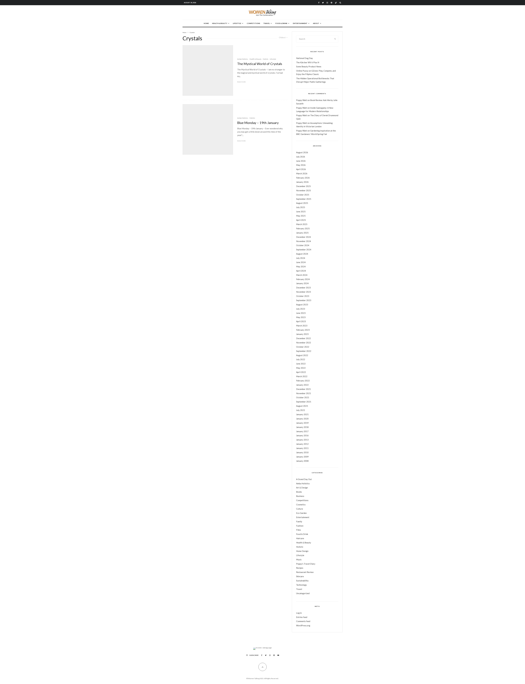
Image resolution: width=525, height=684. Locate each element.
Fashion (299, 525)
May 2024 (301, 266)
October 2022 (302, 347)
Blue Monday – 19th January (258, 123)
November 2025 (303, 190)
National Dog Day (304, 58)
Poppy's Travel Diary (305, 564)
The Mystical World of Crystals (259, 64)
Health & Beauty (219, 23)
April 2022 (301, 372)
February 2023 (303, 330)
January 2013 (302, 439)
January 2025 (302, 232)
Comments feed (303, 621)
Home (206, 23)
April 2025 (301, 220)
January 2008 (302, 461)
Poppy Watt (301, 100)
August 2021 (302, 406)
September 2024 (303, 249)
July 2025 (300, 207)
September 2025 (303, 199)
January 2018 (302, 427)
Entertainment (300, 23)
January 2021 (302, 414)
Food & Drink (281, 23)
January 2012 (302, 444)
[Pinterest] (331, 2)
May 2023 (301, 317)
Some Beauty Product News (308, 66)
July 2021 (300, 410)
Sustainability (302, 580)
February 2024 (303, 279)
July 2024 (300, 258)
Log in (299, 613)
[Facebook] (319, 2)
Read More (241, 82)
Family (299, 521)
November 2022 (303, 342)
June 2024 (301, 262)
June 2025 (301, 211)
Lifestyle (237, 23)
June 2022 (301, 363)
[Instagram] (327, 2)
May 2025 (301, 216)
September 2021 (303, 401)
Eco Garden (301, 513)
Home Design (302, 551)
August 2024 (302, 254)
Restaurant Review (304, 572)
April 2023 (301, 321)
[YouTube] (278, 655)
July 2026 (300, 156)
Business (300, 496)
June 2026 (301, 161)
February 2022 (303, 380)
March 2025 (301, 224)
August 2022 (302, 355)
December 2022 (303, 338)
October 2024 (302, 245)
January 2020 (302, 418)
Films (298, 530)
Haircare (300, 538)
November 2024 (303, 241)
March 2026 (301, 173)
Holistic (265, 59)
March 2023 (301, 325)
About (316, 23)
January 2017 (302, 431)
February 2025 (303, 228)
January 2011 (302, 448)
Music (299, 559)
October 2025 (302, 194)
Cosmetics (301, 504)
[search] (335, 39)
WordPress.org (303, 625)
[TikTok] (336, 2)
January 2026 (302, 182)
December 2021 (303, 389)
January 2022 (302, 385)
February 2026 (303, 177)
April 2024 (301, 270)
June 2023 (301, 313)
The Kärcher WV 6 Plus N (307, 62)
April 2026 (301, 169)
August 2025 (302, 203)
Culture (299, 509)
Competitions (253, 23)
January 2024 (302, 283)
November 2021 (303, 393)
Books (299, 492)
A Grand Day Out (304, 479)
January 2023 (302, 334)
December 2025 (303, 186)
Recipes (299, 568)
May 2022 (301, 368)
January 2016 (302, 435)
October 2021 (302, 397)
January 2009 (302, 456)
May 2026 (301, 165)
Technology (301, 585)
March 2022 (301, 376)
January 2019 (302, 423)
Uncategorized (303, 593)
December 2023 (303, 287)
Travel (266, 23)
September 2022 (303, 351)
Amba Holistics (242, 59)
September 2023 (303, 300)
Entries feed (301, 617)
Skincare (300, 576)
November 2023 (303, 292)
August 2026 (302, 152)
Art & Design (302, 487)
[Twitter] (323, 2)
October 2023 (302, 296)
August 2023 (302, 304)
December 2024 (303, 237)
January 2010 (302, 452)
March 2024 (301, 275)
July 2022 (300, 359)
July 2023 (300, 309)
